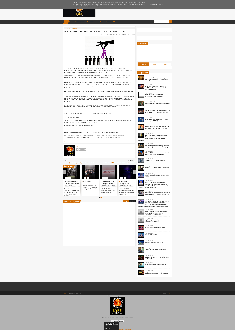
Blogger (126, 201)
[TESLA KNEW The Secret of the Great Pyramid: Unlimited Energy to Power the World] (141, 153)
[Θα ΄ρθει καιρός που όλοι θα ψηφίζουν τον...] (141, 265)
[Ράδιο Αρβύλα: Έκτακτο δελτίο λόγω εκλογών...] (141, 168)
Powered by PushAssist (125, 329)
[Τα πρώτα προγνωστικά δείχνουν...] (141, 242)
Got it (161, 4)
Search (170, 21)
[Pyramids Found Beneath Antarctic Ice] (141, 160)
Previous (64, 172)
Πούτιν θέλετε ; (87, 181)
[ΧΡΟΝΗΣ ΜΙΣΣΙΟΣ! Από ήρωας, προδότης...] (141, 250)
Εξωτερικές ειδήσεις (80, 21)
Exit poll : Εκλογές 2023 (151, 235)
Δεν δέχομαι (115, 321)
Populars (143, 64)
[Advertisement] (138, 9)
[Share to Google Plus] (78, 173)
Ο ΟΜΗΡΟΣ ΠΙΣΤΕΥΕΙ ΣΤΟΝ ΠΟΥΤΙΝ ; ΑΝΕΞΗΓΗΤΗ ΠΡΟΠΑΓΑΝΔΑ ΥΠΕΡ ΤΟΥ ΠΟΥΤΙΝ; (155, 96)
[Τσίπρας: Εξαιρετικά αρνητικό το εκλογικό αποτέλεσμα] (141, 227)
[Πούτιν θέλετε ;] (90, 172)
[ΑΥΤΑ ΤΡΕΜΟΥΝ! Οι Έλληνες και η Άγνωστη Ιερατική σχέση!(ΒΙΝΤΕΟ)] (141, 119)
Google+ (82, 149)
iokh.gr (102, 34)
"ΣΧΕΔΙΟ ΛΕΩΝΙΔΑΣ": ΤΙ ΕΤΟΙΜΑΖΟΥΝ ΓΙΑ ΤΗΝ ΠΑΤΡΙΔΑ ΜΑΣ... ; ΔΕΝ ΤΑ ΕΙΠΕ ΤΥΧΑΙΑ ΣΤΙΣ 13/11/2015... (157, 112)
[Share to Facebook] (73, 173)
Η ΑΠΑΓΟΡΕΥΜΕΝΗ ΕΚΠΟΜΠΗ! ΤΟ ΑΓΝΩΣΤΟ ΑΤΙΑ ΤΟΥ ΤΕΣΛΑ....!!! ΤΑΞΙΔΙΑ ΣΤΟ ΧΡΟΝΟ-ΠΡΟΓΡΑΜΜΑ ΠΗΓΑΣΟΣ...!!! (157, 128)
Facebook (77, 149)
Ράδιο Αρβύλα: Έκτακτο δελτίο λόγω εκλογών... (157, 167)
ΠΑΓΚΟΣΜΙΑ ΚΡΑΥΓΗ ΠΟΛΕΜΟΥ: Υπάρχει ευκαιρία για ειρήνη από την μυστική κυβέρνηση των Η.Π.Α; (108, 185)
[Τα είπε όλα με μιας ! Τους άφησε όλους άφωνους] (141, 103)
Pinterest (85, 149)
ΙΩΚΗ (65, 293)
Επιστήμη (108, 21)
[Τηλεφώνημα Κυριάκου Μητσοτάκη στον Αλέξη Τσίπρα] (141, 175)
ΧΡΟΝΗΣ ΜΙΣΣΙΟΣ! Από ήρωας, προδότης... (156, 249)
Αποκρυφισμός (91, 21)
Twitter (80, 149)
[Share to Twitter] (76, 173)
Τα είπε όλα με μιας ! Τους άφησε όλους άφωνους (157, 103)
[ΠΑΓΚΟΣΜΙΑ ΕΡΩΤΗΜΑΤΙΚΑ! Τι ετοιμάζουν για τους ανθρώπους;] (127, 172)
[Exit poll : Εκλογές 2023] (141, 235)
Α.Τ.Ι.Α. (115, 21)
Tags (165, 64)
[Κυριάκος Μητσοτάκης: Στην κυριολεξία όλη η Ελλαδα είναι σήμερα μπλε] (141, 220)
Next (134, 172)
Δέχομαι (121, 321)
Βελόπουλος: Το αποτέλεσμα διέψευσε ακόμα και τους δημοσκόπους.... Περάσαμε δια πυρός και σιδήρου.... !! (157, 194)
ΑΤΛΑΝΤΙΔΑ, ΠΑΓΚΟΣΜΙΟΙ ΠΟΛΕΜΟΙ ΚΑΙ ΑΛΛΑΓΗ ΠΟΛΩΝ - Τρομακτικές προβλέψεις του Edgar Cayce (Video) (157, 88)
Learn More (153, 4)
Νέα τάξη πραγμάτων (71, 28)
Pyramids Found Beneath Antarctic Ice (155, 160)
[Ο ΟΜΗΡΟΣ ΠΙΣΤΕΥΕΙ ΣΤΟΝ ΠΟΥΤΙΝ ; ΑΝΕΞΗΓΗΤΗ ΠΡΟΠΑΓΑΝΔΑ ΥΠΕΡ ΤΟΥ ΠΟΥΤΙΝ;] (141, 95)
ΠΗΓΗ (65, 141)
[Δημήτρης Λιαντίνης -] (141, 257)
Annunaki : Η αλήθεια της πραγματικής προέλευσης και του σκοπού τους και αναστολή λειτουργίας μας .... (157, 79)
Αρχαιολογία (100, 21)
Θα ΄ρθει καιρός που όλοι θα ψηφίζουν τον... (156, 264)
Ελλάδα (71, 21)
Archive (154, 64)
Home (66, 22)
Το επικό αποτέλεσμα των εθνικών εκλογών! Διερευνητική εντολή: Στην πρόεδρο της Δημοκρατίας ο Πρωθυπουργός (156, 213)
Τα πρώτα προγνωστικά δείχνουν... (154, 242)
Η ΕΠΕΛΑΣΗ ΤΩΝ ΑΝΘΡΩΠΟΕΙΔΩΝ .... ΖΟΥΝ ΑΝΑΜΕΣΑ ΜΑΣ (94, 31)
